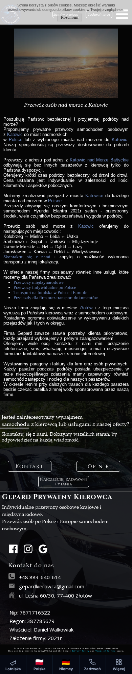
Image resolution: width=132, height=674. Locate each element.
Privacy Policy (80, 651)
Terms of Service (105, 651)
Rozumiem (69, 17)
